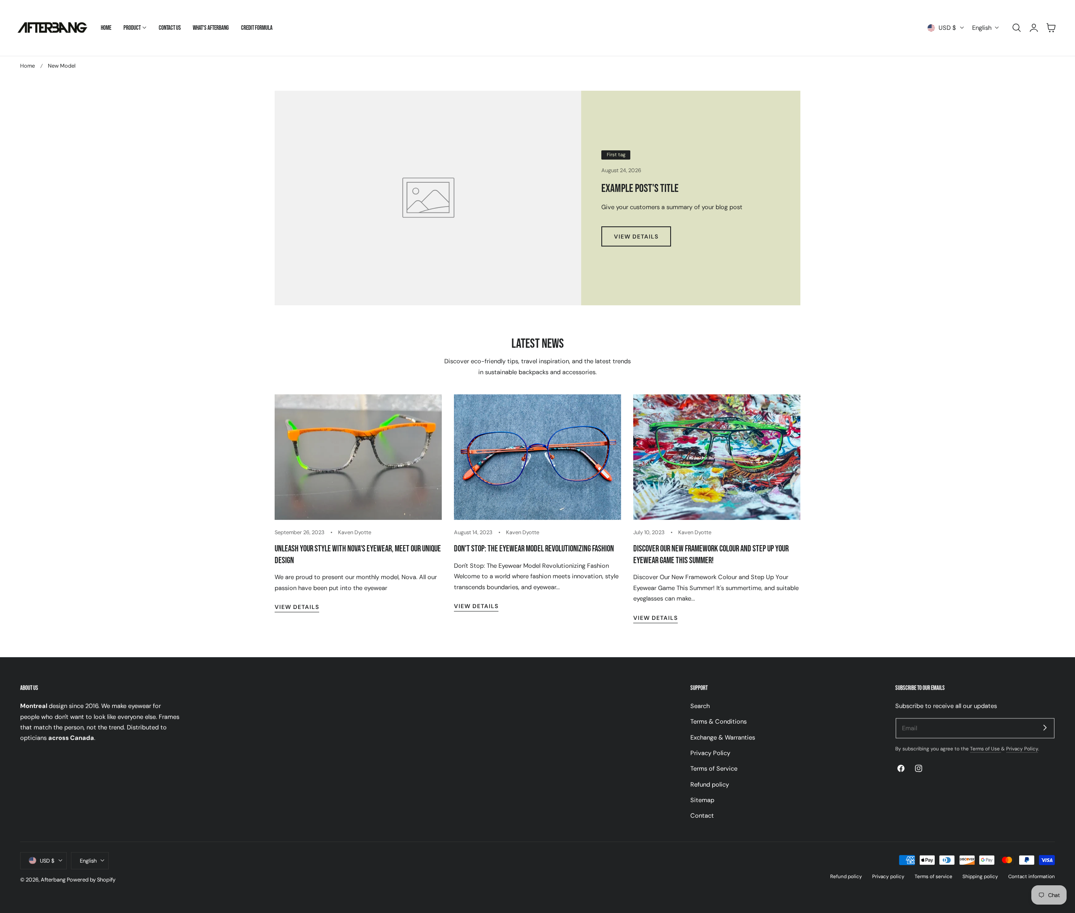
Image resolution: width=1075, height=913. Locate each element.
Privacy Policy (710, 753)
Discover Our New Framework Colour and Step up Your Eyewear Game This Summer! (711, 554)
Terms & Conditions (718, 722)
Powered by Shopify (91, 879)
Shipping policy (980, 876)
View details (297, 607)
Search (700, 706)
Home (27, 65)
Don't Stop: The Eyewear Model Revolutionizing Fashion (534, 548)
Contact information (1031, 876)
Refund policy (709, 784)
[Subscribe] (1045, 728)
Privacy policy (888, 876)
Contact (702, 816)
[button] (1016, 27)
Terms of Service (713, 769)
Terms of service (933, 876)
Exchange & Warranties (722, 737)
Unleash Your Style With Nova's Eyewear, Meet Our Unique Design (358, 554)
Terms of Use (985, 748)
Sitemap (702, 800)
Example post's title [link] (640, 188)
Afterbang (53, 879)
